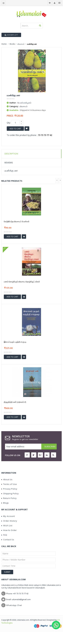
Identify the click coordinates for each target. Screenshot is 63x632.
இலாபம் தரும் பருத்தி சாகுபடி (15, 341)
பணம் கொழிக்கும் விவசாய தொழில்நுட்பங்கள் (22, 281)
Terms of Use (10, 484)
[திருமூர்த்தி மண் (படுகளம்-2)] (31, 382)
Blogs (6, 503)
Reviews (8, 162)
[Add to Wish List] (24, 236)
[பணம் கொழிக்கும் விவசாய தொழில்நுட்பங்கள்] (31, 261)
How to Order (10, 530)
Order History (10, 521)
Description (11, 153)
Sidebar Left (12, 35)
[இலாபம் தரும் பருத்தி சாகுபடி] (31, 321)
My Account (9, 516)
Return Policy (10, 498)
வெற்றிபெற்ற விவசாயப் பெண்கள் (16, 221)
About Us (7, 479)
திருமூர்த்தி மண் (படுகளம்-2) (15, 402)
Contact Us (8, 539)
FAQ (5, 535)
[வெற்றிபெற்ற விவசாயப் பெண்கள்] (31, 201)
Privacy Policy (10, 488)
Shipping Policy (11, 493)
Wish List (7, 525)
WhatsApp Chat (14, 605)
